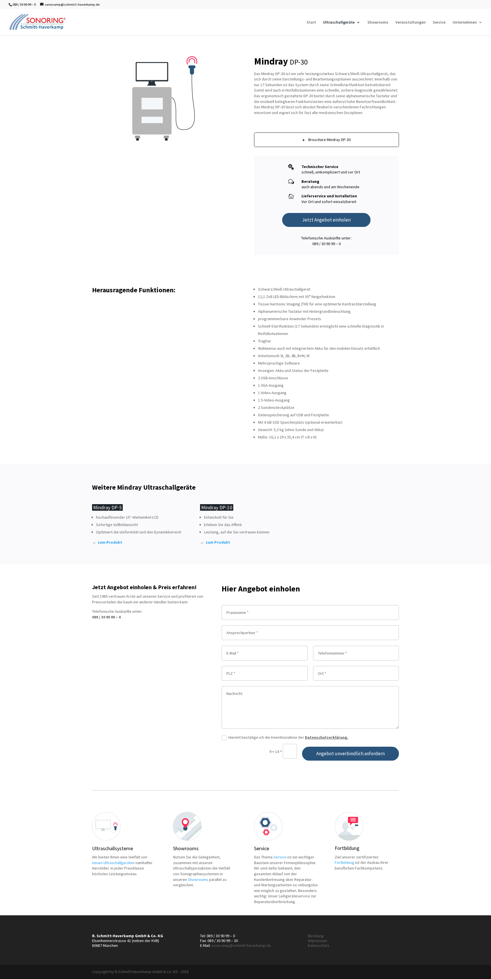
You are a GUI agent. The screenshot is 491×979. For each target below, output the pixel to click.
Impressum (317, 940)
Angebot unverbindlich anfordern (350, 753)
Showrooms (377, 22)
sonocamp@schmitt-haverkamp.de (241, 945)
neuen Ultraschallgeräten (113, 862)
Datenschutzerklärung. (326, 737)
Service (439, 22)
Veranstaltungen (411, 22)
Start (311, 22)
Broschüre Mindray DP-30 (326, 139)
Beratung (316, 935)
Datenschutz (318, 945)
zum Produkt (110, 542)
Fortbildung (344, 862)
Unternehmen (465, 22)
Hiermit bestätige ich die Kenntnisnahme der (288, 737)
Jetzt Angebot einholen (326, 220)
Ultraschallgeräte (339, 22)
